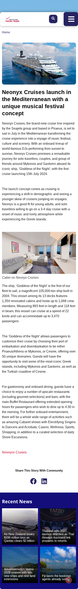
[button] (72, 513)
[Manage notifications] (68, 580)
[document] (39, 294)
